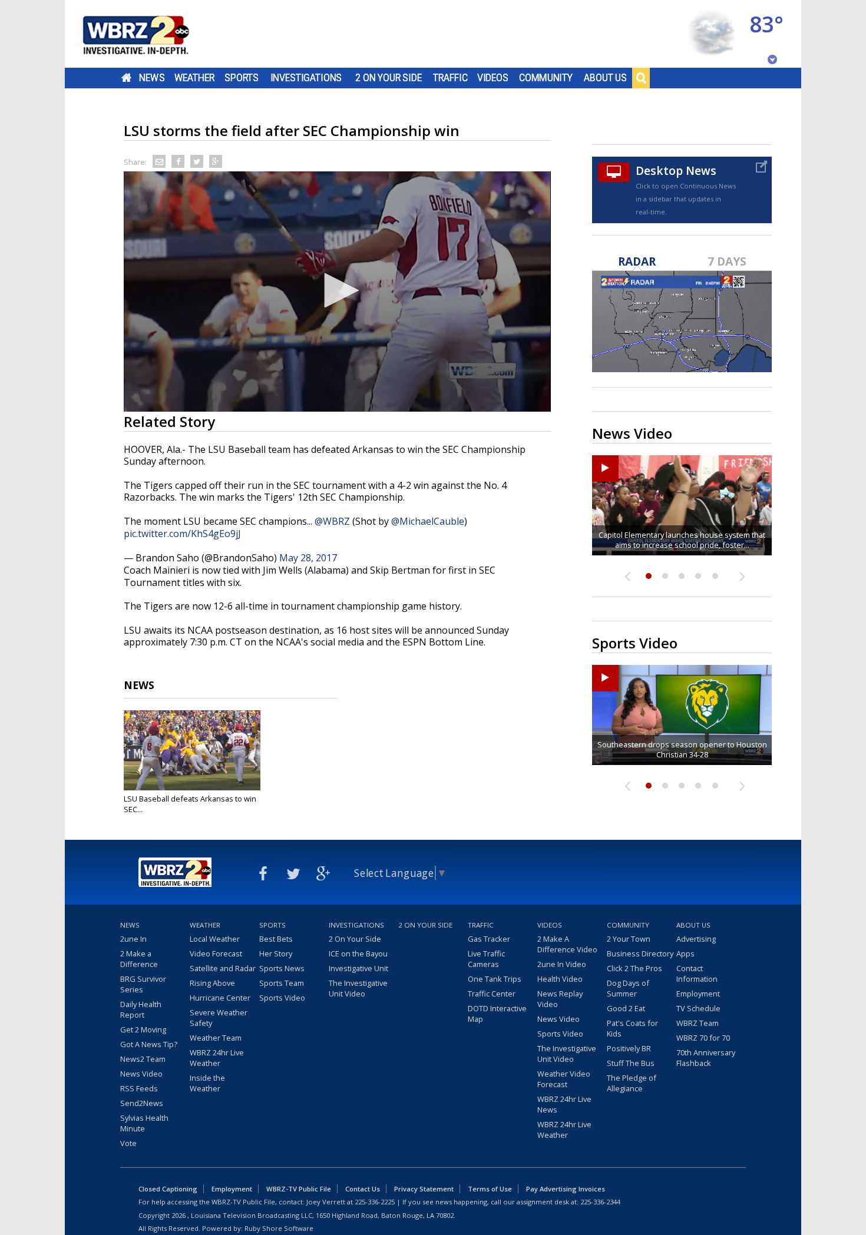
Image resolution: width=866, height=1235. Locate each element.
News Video (141, 1073)
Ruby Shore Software (278, 1228)
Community (546, 78)
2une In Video (561, 964)
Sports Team (281, 983)
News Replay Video (560, 998)
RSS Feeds (139, 1088)
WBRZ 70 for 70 (703, 1037)
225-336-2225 (375, 1201)
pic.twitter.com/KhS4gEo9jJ (182, 533)
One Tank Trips (494, 979)
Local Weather (215, 938)
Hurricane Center (220, 997)
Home (126, 78)
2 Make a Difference (139, 958)
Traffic (450, 78)
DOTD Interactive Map (497, 1013)
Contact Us (362, 1188)
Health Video (560, 979)
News (151, 78)
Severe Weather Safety (218, 1017)
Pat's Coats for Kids (632, 1028)
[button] (337, 290)
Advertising (696, 938)
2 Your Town (628, 938)
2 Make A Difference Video (567, 944)
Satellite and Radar (223, 968)
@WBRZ (332, 521)
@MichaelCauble (427, 521)
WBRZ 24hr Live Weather (217, 1057)
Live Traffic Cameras (486, 958)
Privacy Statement (424, 1188)
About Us (605, 78)
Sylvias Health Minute (144, 1123)
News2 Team (143, 1059)
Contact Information (697, 973)
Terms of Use (490, 1188)
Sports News (282, 968)
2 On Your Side (388, 78)
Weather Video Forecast (563, 1079)
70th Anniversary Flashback (705, 1057)
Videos (492, 78)
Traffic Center (491, 993)
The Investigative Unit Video (358, 988)
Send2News (141, 1103)
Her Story (275, 953)
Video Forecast (216, 953)
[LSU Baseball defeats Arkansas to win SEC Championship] (192, 750)
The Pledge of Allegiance (631, 1083)
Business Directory (640, 953)
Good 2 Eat (626, 1008)
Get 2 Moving (143, 1029)
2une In (133, 938)
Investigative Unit (358, 968)
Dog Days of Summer (628, 988)
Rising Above (212, 983)
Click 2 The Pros (634, 968)
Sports (241, 78)
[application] (337, 291)
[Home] (150, 34)
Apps (685, 953)
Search (641, 78)
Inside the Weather (207, 1083)
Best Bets (276, 938)
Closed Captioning (167, 1188)
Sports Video (282, 997)
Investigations (306, 78)
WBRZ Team (697, 1023)
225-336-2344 (600, 1201)
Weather (194, 78)
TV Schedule (698, 1008)
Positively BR (629, 1048)
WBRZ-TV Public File (298, 1188)
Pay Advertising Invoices (565, 1188)
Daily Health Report (140, 1009)
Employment (698, 993)
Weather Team (216, 1037)
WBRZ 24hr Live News (564, 1104)
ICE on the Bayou (358, 953)
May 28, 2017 (308, 557)
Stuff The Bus (631, 1063)
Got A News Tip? (148, 1044)
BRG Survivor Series (143, 984)
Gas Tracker (489, 938)
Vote (128, 1143)
